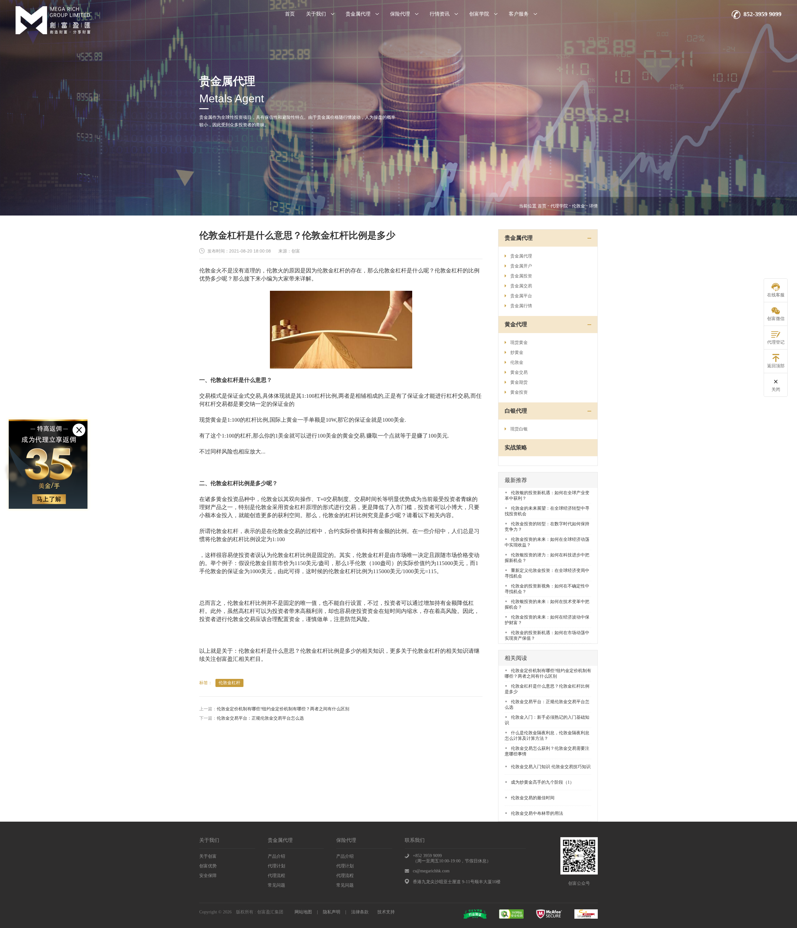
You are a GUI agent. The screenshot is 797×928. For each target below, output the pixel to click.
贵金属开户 (521, 266)
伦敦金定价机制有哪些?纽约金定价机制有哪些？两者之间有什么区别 (283, 709)
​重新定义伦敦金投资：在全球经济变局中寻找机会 (547, 573)
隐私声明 (331, 912)
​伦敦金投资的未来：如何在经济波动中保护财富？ (547, 620)
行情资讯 (440, 13)
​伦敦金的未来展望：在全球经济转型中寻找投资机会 (547, 511)
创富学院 (479, 13)
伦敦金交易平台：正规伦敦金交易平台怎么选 (260, 718)
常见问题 (276, 885)
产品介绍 (276, 856)
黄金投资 (519, 392)
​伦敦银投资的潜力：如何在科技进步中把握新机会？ (547, 558)
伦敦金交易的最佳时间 (532, 798)
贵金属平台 (521, 296)
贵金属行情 (521, 306)
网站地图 (303, 912)
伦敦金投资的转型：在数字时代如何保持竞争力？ (547, 527)
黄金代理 (516, 324)
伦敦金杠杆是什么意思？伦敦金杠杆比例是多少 (547, 689)
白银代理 (516, 411)
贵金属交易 (521, 286)
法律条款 (360, 912)
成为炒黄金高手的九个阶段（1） (542, 782)
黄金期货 (519, 382)
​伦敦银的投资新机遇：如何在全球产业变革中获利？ (547, 495)
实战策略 (516, 447)
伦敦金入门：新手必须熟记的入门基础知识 (547, 720)
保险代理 (400, 13)
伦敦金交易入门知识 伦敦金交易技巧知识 (551, 766)
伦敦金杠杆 (229, 682)
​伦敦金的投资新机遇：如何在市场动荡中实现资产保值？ (547, 635)
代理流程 (276, 875)
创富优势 (208, 866)
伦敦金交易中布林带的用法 (537, 813)
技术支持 (386, 912)
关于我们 (316, 13)
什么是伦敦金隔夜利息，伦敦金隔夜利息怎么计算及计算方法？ (547, 736)
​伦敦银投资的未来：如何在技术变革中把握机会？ (547, 604)
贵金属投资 (521, 276)
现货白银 (519, 429)
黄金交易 (519, 372)
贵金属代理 (358, 13)
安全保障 (208, 875)
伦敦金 (578, 206)
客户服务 (519, 13)
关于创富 (208, 856)
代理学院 (559, 206)
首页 (290, 13)
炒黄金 (516, 352)
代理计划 (276, 866)
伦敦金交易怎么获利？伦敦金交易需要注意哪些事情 (547, 751)
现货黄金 (519, 342)
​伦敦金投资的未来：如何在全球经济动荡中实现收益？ (547, 542)
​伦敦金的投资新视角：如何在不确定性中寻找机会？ (547, 589)
